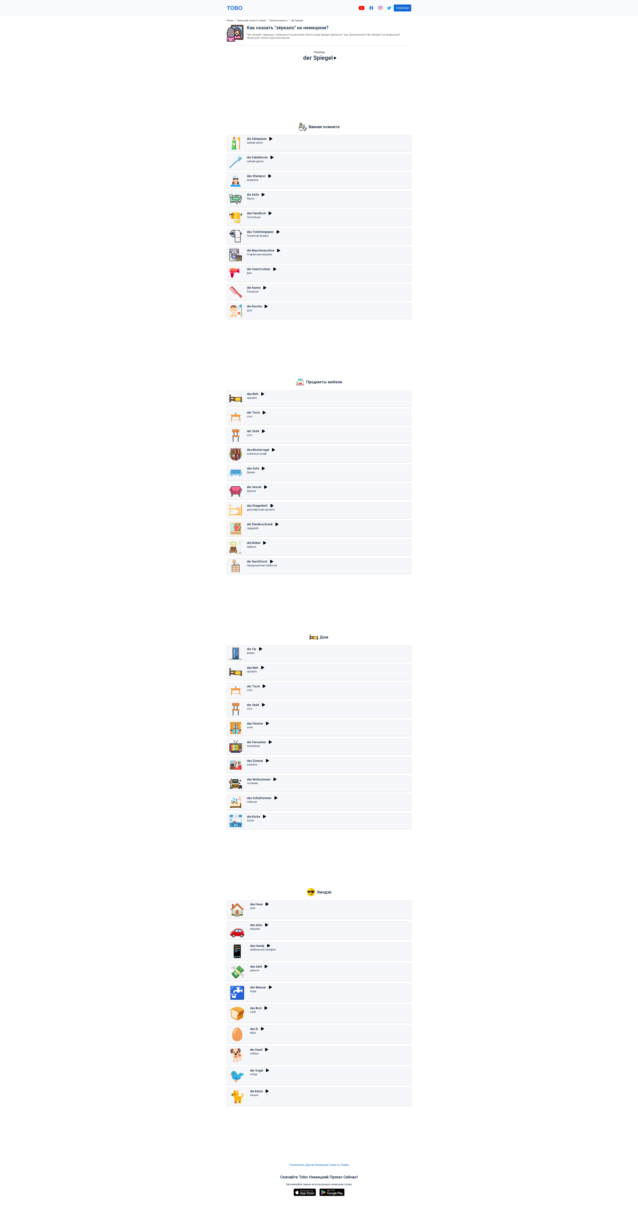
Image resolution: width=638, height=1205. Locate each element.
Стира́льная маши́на (259, 254)
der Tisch (253, 412)
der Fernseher (256, 742)
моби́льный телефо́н (263, 949)
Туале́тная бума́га (257, 235)
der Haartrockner (258, 269)
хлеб (253, 1012)
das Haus (256, 904)
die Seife (253, 194)
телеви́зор (253, 746)
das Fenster (255, 723)
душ (249, 310)
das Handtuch (256, 213)
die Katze (256, 1091)
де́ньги (254, 970)
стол (249, 416)
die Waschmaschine (260, 250)
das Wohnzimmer (259, 779)
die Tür (251, 649)
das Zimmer (255, 760)
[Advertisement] (319, 89)
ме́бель (251, 546)
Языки (230, 20)
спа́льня (252, 801)
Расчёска (252, 291)
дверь (251, 652)
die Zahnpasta (256, 138)
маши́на (255, 928)
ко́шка (254, 1095)
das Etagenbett (257, 505)
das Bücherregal (258, 449)
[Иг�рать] (271, 561)
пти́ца (253, 1074)
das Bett (252, 394)
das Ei (254, 1029)
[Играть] (335, 58)
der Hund (256, 1049)
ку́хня (250, 820)
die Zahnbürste (257, 157)
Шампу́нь (253, 180)
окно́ (250, 727)
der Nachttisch (257, 561)
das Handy (257, 946)
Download (402, 7)
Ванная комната (278, 20)
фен (249, 273)
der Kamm (254, 287)
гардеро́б (253, 528)
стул (249, 435)
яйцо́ (253, 1032)
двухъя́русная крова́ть (261, 509)
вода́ (253, 991)
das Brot (256, 1008)
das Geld (256, 966)
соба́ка (254, 1053)
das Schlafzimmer (259, 798)
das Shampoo (256, 176)
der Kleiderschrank (260, 524)
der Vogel (256, 1070)
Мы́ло (250, 198)
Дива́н (251, 472)
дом (252, 908)
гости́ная (252, 783)
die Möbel (253, 543)
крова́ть (252, 397)
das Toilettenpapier (260, 232)
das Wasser (258, 987)
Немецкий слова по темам (251, 20)
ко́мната (252, 764)
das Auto (256, 925)
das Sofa (253, 468)
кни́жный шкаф (256, 453)
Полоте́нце (254, 217)
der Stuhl (253, 431)
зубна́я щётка (255, 161)
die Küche (253, 816)
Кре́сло (251, 491)
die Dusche (254, 306)
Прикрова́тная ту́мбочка (262, 565)
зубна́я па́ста (255, 142)
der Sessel (254, 487)
